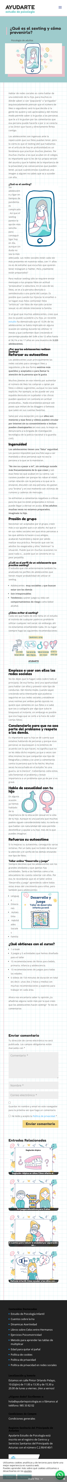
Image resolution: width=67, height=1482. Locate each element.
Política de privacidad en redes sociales (34, 1365)
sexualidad (33, 788)
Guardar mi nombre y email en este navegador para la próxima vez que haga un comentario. (33, 1108)
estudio (12, 321)
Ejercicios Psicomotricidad (26, 1335)
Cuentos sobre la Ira (22, 1319)
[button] (60, 1475)
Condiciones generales (22, 1418)
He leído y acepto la (34, 1116)
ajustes (28, 1471)
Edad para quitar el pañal (25, 1349)
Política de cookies (21, 1354)
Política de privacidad (44, 1116)
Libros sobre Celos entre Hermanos (32, 1329)
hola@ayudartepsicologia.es (25, 1401)
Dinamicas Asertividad (24, 1324)
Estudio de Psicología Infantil (27, 1314)
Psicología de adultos (22, 40)
